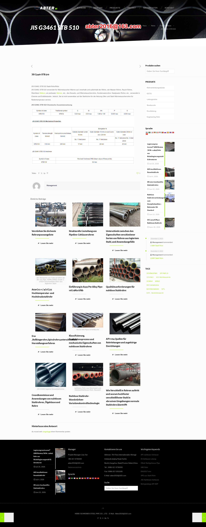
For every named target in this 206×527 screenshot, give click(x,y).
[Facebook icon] (98, 518)
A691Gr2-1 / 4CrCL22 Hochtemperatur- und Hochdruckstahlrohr (43, 293)
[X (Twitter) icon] (100, 518)
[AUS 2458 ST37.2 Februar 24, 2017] (7, 517)
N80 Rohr (144, 467)
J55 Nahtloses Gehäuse (150, 480)
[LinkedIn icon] (105, 518)
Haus (145, 26)
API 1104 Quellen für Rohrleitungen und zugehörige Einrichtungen (121, 342)
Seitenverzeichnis (74, 467)
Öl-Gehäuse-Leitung (148, 459)
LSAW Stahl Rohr (156, 246)
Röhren (42, 93)
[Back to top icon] (103, 508)
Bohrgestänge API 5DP (149, 484)
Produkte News (165, 26)
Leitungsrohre (152, 99)
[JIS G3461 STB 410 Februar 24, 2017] (199, 517)
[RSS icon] (108, 518)
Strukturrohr (151, 105)
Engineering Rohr (153, 117)
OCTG (149, 93)
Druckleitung (151, 111)
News (153, 26)
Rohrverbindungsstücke (156, 88)
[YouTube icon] (103, 518)
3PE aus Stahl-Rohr (148, 476)
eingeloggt (47, 432)
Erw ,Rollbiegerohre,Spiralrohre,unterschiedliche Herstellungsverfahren (54, 339)
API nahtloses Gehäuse (150, 455)
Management (52, 185)
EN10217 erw (146, 471)
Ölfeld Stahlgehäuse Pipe (150, 463)
